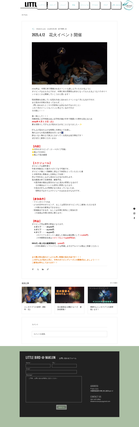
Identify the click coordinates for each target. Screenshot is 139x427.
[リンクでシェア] (48, 269)
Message (29, 375)
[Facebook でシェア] (33, 269)
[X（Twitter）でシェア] (38, 269)
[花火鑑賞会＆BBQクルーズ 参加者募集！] (69, 295)
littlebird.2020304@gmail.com (100, 401)
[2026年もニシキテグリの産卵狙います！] (102, 295)
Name (28, 362)
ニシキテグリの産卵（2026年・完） (34, 308)
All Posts (24, 15)
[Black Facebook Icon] (134, 218)
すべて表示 (113, 283)
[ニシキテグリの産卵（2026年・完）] (36, 295)
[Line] (134, 208)
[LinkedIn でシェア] (43, 269)
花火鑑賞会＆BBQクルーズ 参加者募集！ (69, 308)
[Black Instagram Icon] (134, 213)
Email (28, 369)
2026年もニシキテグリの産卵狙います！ (101, 308)
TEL (53, 362)
